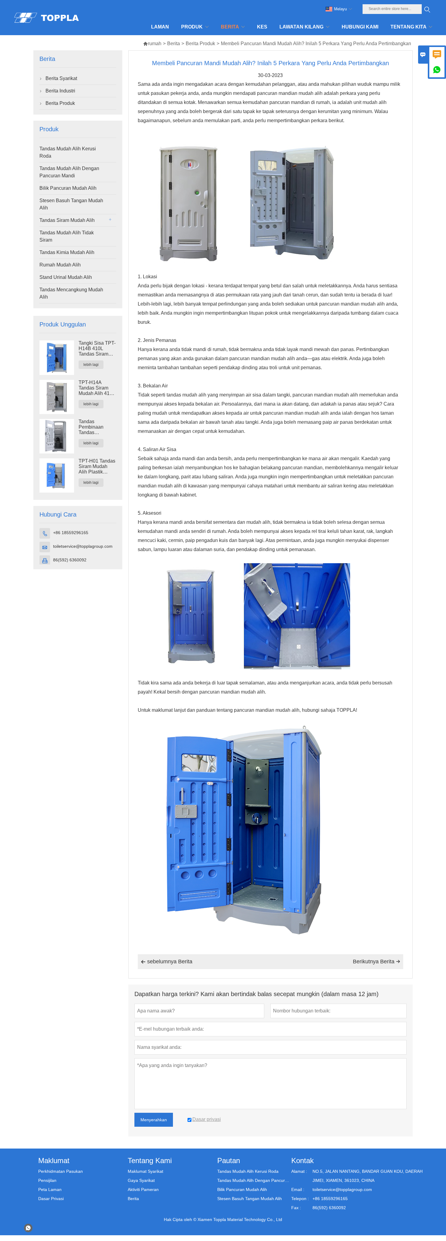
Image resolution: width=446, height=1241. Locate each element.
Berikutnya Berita (376, 961)
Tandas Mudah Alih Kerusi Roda (67, 152)
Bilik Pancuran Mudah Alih (67, 188)
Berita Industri (60, 90)
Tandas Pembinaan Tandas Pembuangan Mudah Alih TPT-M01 (97, 427)
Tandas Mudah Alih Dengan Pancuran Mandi (69, 172)
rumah (152, 43)
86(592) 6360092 (69, 559)
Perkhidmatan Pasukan (60, 1171)
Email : (297, 1189)
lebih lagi (91, 365)
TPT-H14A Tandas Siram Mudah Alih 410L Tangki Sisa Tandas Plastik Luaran (97, 388)
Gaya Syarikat (141, 1180)
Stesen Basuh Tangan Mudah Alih (71, 204)
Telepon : (300, 1198)
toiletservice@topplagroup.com (83, 546)
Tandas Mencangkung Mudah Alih (71, 293)
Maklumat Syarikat (145, 1171)
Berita (173, 43)
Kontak (302, 1160)
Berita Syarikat (61, 78)
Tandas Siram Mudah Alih (67, 220)
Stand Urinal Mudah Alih (65, 277)
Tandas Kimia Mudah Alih (66, 252)
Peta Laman (50, 1189)
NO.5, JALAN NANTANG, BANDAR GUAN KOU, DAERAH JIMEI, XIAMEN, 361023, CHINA (368, 1176)
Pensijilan (47, 1180)
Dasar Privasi (51, 1198)
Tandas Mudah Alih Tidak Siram (66, 236)
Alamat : (299, 1171)
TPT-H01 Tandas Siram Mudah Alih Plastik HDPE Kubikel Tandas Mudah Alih (97, 466)
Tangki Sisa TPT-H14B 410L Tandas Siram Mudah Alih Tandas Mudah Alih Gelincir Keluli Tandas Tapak (97, 348)
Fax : (296, 1207)
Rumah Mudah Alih (60, 264)
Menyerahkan (153, 1119)
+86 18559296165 (70, 532)
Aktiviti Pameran (143, 1189)
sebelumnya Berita (166, 961)
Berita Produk (200, 43)
